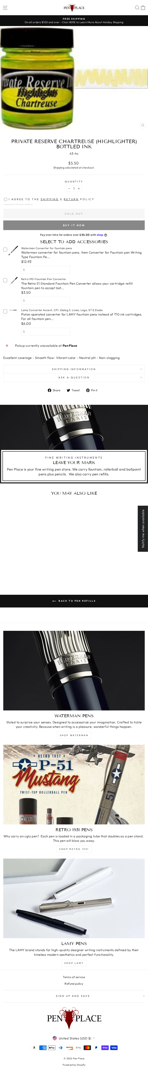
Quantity (74, 181)
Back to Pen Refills (77, 600)
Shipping (58, 167)
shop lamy (74, 963)
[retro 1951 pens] (74, 784)
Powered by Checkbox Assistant (18, 204)
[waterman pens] (74, 670)
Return (71, 199)
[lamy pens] (74, 898)
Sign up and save (73, 995)
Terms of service (74, 977)
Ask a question (74, 377)
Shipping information (74, 369)
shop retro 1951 (74, 849)
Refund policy (74, 983)
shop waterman (74, 735)
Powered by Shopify (74, 1064)
